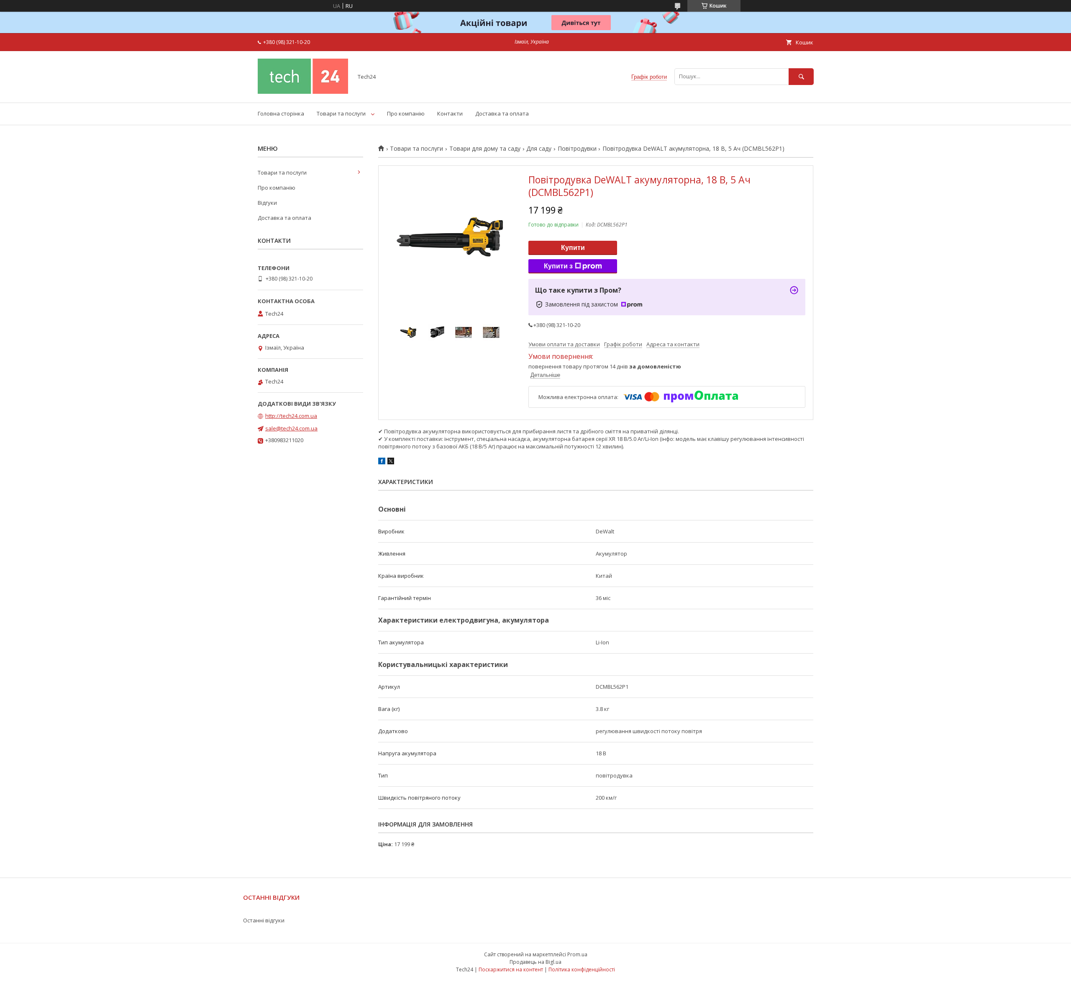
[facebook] (381, 462)
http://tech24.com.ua (291, 415)
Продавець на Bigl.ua (535, 962)
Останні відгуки (263, 920)
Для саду (538, 148)
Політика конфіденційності (581, 969)
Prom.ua (577, 954)
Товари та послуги (341, 113)
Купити (573, 247)
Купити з (558, 266)
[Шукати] (801, 76)
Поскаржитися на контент (511, 969)
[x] (390, 462)
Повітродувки (577, 148)
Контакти (450, 113)
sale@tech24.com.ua (291, 428)
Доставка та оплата (502, 113)
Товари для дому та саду (484, 148)
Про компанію (406, 113)
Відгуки (267, 202)
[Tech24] (303, 91)
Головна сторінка (281, 113)
